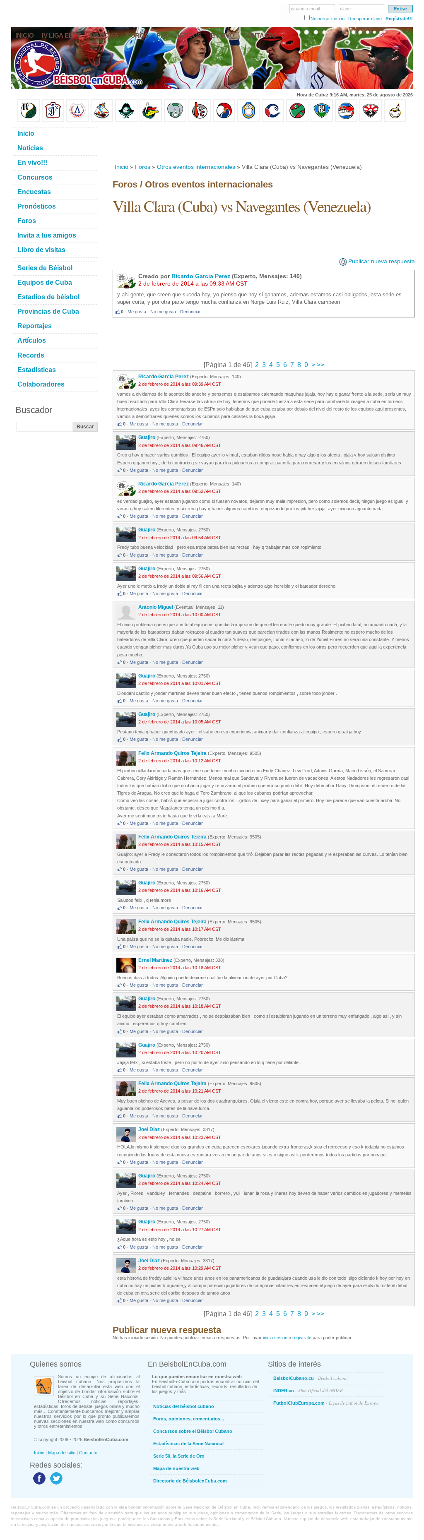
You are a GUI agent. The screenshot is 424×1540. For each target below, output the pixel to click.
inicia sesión (275, 1337)
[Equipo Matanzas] (151, 120)
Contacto (88, 1452)
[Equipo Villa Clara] (199, 120)
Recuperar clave (365, 18)
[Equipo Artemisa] (77, 120)
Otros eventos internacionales (196, 166)
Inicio (121, 166)
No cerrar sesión (327, 18)
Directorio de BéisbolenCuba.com (190, 1480)
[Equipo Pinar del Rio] (28, 120)
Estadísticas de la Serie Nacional (188, 1443)
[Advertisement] (263, 142)
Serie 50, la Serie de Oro (179, 1456)
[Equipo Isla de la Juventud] (126, 120)
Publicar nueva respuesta (381, 261)
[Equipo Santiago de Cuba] (370, 120)
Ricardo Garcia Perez (200, 276)
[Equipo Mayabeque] (102, 120)
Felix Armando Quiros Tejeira (172, 753)
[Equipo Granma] (346, 120)
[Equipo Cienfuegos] (175, 120)
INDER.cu (308, 1390)
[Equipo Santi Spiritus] (224, 120)
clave (345, 8)
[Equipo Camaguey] (273, 120)
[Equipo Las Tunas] (297, 120)
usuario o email (304, 8)
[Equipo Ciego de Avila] (248, 120)
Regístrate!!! (399, 18)
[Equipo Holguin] (322, 120)
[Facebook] (38, 1484)
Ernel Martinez (155, 960)
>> (319, 364)
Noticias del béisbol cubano (183, 1406)
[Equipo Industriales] (53, 120)
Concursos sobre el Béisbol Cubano (192, 1431)
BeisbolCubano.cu (310, 1378)
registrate (301, 1337)
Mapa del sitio (61, 1452)
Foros (142, 166)
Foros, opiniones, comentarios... (188, 1418)
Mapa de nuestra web (176, 1468)
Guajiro (146, 437)
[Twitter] (55, 1484)
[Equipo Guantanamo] (395, 120)
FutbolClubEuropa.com (326, 1403)
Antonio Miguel (155, 607)
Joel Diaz (149, 1129)
